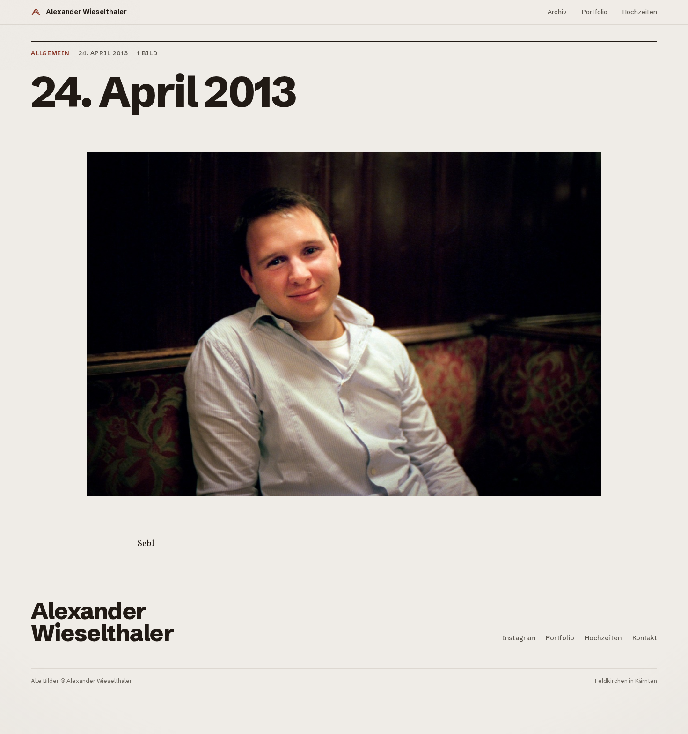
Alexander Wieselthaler (86, 11)
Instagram (518, 638)
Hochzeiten (639, 11)
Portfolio (594, 11)
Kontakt (644, 638)
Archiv (557, 11)
